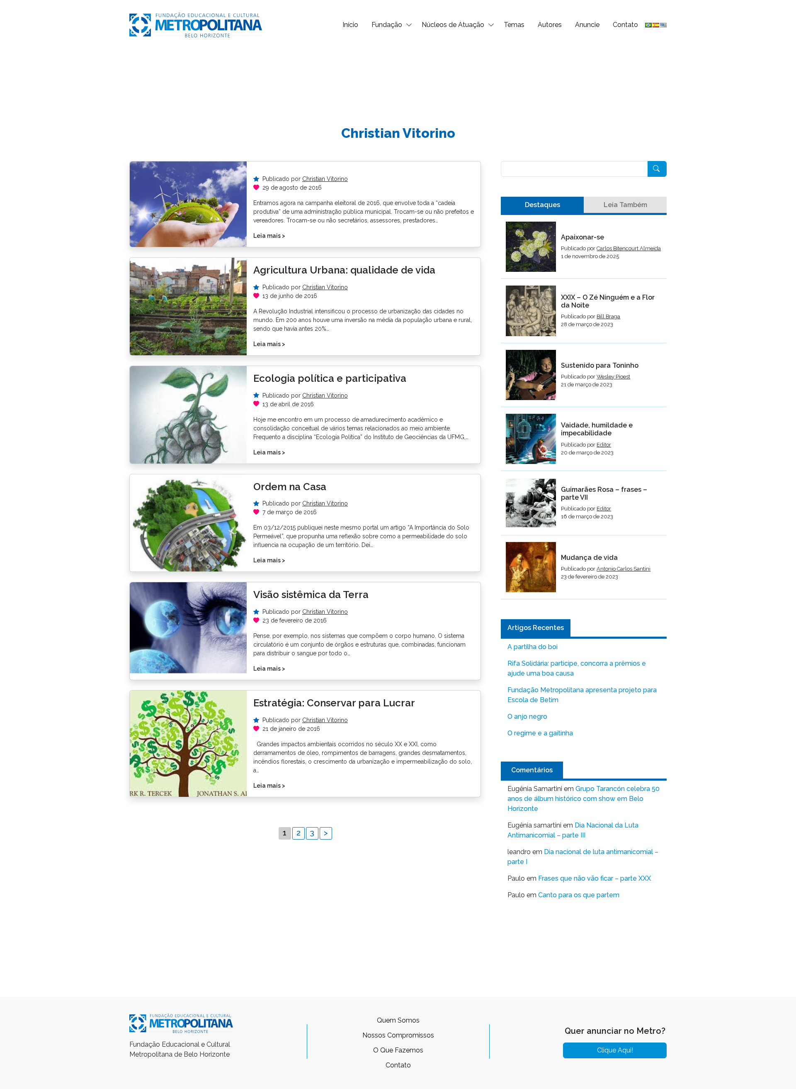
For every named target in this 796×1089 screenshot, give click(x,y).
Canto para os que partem (578, 895)
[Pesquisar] (657, 169)
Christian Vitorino (325, 179)
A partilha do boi (532, 647)
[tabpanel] (584, 410)
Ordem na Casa (289, 487)
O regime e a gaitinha (540, 733)
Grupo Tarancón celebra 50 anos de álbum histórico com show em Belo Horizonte (583, 799)
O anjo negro (527, 716)
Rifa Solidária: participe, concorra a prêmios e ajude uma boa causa (576, 668)
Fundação (386, 25)
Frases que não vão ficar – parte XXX (594, 878)
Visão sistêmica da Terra (311, 594)
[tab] (542, 205)
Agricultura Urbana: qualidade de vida (344, 270)
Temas (514, 25)
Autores (550, 25)
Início (350, 25)
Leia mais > (269, 235)
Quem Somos (398, 1020)
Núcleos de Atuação (453, 25)
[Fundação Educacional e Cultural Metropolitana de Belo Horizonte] (195, 24)
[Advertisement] (398, 77)
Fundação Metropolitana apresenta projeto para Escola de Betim (582, 695)
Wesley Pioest (613, 377)
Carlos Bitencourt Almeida (629, 248)
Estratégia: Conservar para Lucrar (334, 703)
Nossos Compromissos (398, 1035)
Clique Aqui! (615, 1050)
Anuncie (587, 25)
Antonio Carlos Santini (623, 569)
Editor (604, 445)
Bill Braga (608, 316)
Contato (625, 25)
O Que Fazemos (398, 1050)
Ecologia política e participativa (329, 378)
